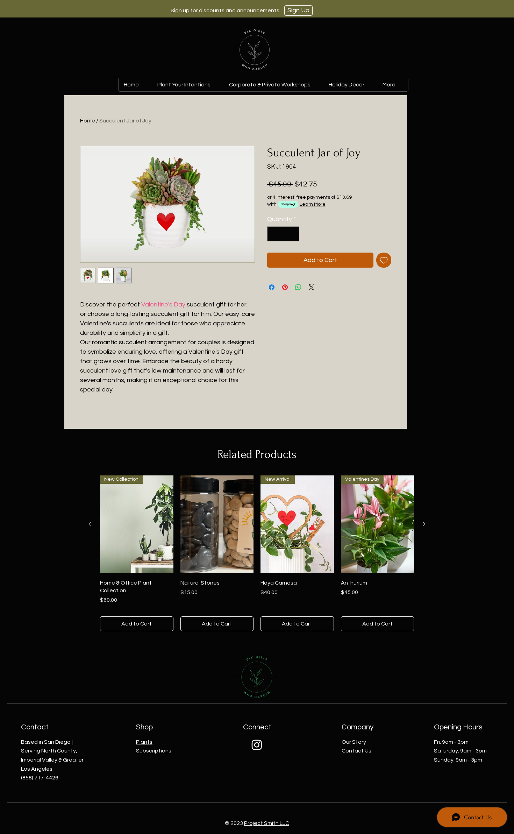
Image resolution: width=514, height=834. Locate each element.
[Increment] (292, 234)
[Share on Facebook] (271, 287)
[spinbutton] (283, 234)
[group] (257, 553)
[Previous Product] (90, 524)
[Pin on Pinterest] (285, 287)
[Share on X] (311, 287)
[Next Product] (424, 524)
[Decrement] (273, 234)
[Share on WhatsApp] (298, 287)
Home (87, 120)
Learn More (313, 204)
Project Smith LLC (266, 823)
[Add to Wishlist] (383, 260)
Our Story (354, 742)
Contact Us (356, 751)
